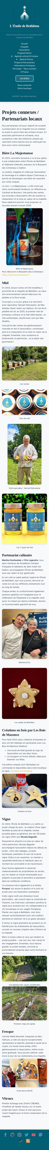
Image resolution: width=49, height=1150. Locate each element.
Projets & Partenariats (24, 62)
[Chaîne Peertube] (21, 1141)
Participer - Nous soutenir (24, 68)
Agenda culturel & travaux (26, 56)
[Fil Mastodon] (41, 1135)
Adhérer (24, 78)
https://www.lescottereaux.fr (15, 275)
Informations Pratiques (24, 65)
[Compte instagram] (19, 1135)
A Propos (24, 72)
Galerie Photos (26, 59)
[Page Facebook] (5, 1135)
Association (24, 50)
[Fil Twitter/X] (26, 1135)
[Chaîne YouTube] (34, 1135)
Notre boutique (24, 88)
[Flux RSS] (28, 1141)
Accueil (24, 43)
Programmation (24, 53)
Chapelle (24, 47)
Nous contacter (25, 85)
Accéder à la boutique (21, 771)
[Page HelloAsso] (12, 1135)
